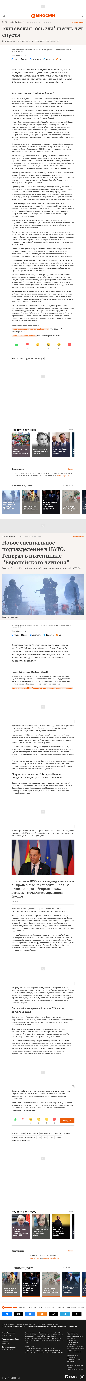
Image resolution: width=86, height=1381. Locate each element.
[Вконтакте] (35, 59)
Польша (11, 536)
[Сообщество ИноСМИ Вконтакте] (30, 1314)
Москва (14, 1137)
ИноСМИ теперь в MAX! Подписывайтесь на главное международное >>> (42, 688)
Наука (41, 1307)
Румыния (58, 1137)
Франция (35, 1133)
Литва (39, 1137)
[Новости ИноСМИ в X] (76, 1314)
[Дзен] (24, 59)
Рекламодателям (53, 1324)
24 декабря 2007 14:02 (34, 22)
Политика (15, 1133)
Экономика (33, 1307)
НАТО (56, 1133)
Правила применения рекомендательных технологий (47, 1326)
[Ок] (58, 59)
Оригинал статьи (78, 22)
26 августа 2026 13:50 (24, 536)
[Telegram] (49, 59)
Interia (4, 536)
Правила (71, 469)
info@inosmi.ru (7, 1343)
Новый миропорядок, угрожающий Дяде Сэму (30, 329)
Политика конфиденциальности (13, 1326)
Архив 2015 (20, 359)
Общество (60, 1307)
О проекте (41, 1324)
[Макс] (15, 59)
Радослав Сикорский (46, 1133)
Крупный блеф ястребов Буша (35, 359)
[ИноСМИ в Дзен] (18, 1314)
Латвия (45, 1137)
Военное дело (50, 1307)
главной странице (63, 476)
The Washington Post (10, 22)
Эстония (51, 1137)
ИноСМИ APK (72, 1326)
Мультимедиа (71, 1307)
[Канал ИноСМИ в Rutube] (53, 1314)
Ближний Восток (30, 1137)
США (22, 22)
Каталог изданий (8, 1324)
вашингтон (67, 1133)
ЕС (61, 1133)
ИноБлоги (81, 1307)
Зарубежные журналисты (26, 1324)
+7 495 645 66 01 (7, 1349)
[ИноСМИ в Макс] (7, 1314)
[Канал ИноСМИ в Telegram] (65, 1314)
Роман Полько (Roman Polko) (20, 1140)
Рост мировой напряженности (24, 336)
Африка (21, 1137)
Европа (29, 1133)
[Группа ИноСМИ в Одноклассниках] (42, 1314)
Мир (13, 359)
